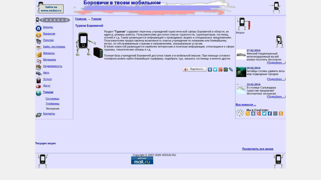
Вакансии (49, 33)
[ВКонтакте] (210, 69)
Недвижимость (52, 66)
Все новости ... (246, 104)
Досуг (46, 85)
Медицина (49, 59)
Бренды (48, 27)
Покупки (48, 40)
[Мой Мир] (225, 69)
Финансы (49, 53)
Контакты (49, 113)
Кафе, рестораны (54, 46)
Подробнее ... (276, 62)
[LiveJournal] (231, 69)
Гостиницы (52, 98)
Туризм (48, 92)
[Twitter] (215, 69)
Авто (46, 72)
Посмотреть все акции (257, 148)
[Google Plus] (220, 69)
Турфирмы (52, 103)
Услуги (47, 79)
